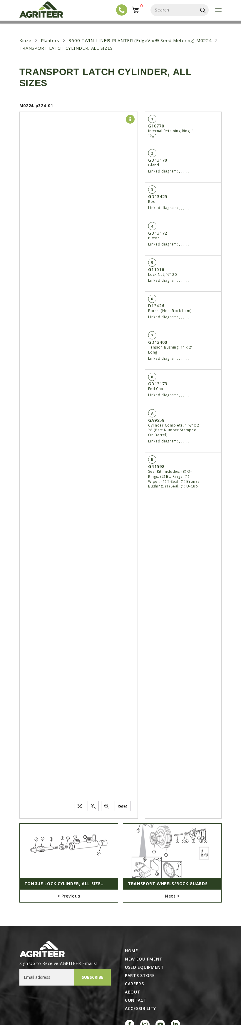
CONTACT (136, 1000)
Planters (50, 40)
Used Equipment (144, 967)
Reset (122, 806)
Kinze (25, 40)
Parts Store (140, 975)
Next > (172, 896)
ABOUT (132, 992)
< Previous (68, 896)
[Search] (203, 10)
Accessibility (140, 1008)
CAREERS (134, 983)
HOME (131, 950)
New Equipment (144, 959)
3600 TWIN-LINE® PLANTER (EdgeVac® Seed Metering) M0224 (140, 40)
